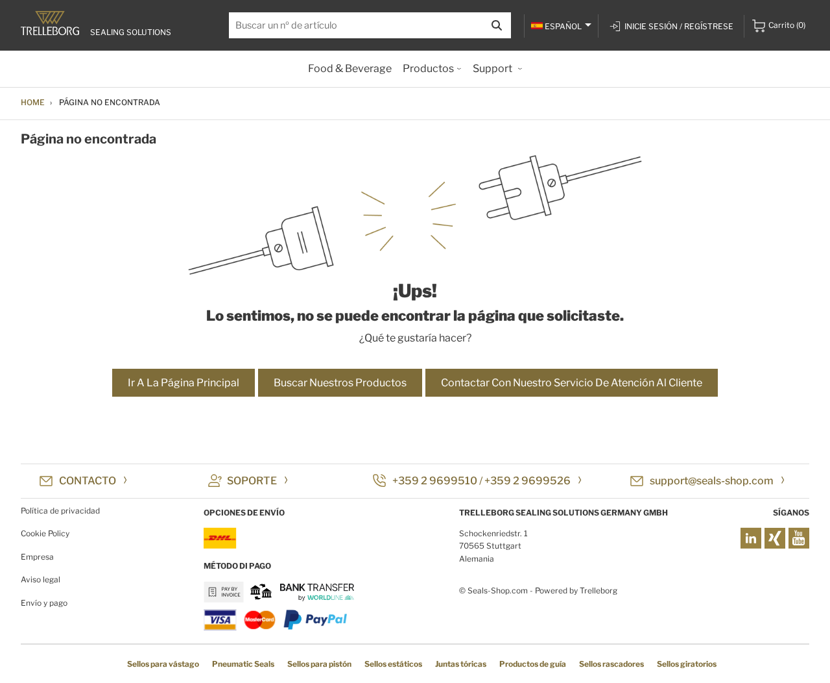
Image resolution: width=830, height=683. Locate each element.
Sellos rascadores (611, 664)
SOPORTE (252, 481)
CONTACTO (87, 481)
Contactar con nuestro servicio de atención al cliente (571, 383)
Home (33, 102)
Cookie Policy (45, 533)
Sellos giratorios (687, 664)
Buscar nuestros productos (340, 383)
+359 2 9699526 (527, 481)
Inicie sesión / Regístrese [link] (678, 26)
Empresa (37, 557)
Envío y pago (44, 603)
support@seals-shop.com (712, 481)
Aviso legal (40, 579)
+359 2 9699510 (434, 481)
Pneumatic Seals (243, 664)
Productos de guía (532, 664)
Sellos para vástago (163, 664)
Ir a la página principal (183, 383)
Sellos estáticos (393, 664)
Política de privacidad (60, 510)
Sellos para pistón (319, 664)
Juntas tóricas (460, 664)
